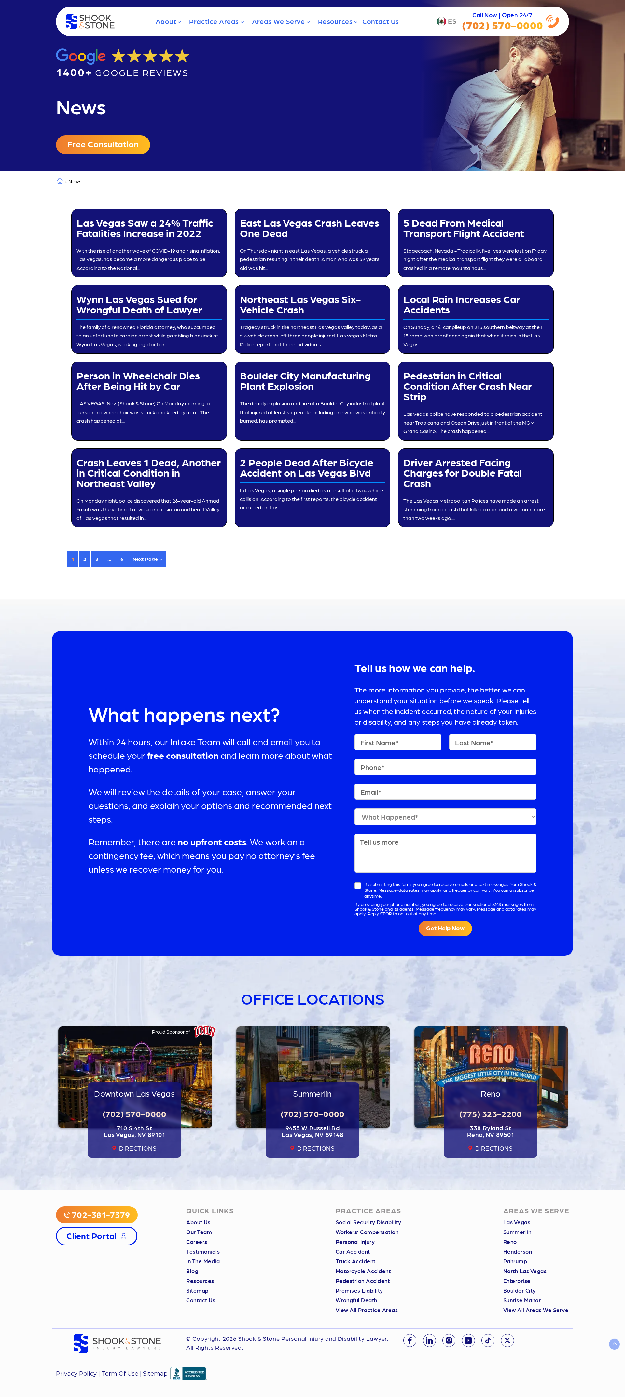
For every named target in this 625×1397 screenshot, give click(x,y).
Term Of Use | (122, 1373)
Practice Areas (214, 21)
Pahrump (515, 1261)
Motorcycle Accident (363, 1271)
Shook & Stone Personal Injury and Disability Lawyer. (313, 1338)
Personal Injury (355, 1242)
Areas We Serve (278, 21)
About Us (198, 1222)
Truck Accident (356, 1261)
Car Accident (353, 1251)
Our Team (199, 1232)
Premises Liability (359, 1290)
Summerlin (517, 1232)
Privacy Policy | (79, 1373)
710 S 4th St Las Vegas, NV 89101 (134, 1131)
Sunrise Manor (522, 1300)
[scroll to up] (614, 1344)
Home (59, 181)
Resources (335, 21)
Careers (196, 1242)
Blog (192, 1271)
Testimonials (203, 1251)
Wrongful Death (356, 1300)
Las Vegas (517, 1222)
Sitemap (197, 1290)
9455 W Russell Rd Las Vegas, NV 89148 (313, 1131)
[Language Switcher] (447, 21)
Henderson (517, 1251)
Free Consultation (103, 143)
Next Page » (147, 559)
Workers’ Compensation (367, 1232)
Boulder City (519, 1290)
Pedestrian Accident (363, 1281)
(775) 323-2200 (490, 1113)
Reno (510, 1242)
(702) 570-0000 (135, 1113)
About (166, 21)
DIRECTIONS (138, 1148)
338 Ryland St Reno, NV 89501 (490, 1131)
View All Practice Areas (367, 1310)
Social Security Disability (368, 1222)
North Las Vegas (525, 1271)
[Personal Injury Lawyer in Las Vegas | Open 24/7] (90, 21)
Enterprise (517, 1281)
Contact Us (380, 21)
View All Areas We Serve (536, 1310)
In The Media (203, 1261)
